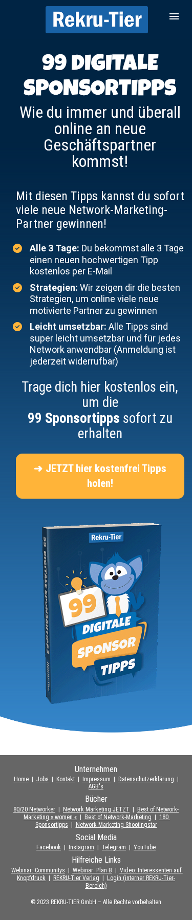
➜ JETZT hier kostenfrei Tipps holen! (100, 475)
